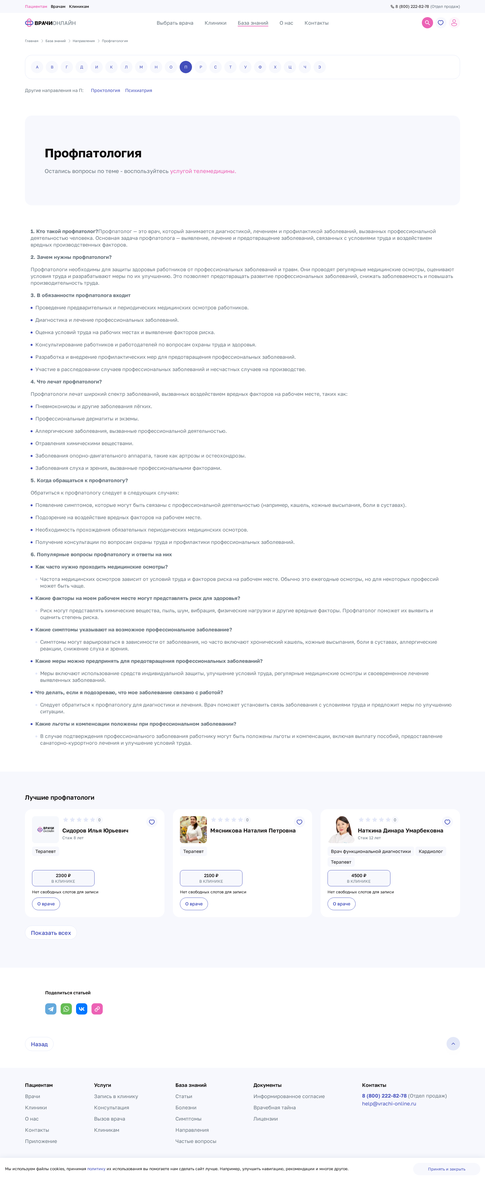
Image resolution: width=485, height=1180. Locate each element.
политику (97, 1168)
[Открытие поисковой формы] (427, 22)
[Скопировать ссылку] (97, 1009)
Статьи (183, 1096)
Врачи (32, 1096)
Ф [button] (260, 67)
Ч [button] (305, 67)
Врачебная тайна (274, 1107)
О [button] (171, 67)
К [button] (111, 67)
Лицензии (265, 1118)
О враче (46, 904)
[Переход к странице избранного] (441, 22)
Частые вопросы (195, 1141)
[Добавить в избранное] (151, 821)
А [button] (37, 67)
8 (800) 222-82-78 (412, 6)
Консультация (111, 1107)
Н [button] (156, 67)
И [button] (96, 67)
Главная (31, 41)
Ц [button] (290, 67)
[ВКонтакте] (81, 1009)
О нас (32, 1118)
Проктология (105, 90)
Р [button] (201, 67)
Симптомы (188, 1118)
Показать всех (51, 932)
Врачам (58, 6)
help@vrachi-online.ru (389, 1103)
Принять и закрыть (446, 1169)
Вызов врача (109, 1118)
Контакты (37, 1130)
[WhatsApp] (66, 1009)
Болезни (185, 1107)
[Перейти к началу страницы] (453, 1043)
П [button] (185, 67)
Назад (39, 1044)
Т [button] (230, 67)
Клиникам (79, 6)
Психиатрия (138, 90)
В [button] (52, 67)
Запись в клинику (116, 1096)
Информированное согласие (289, 1096)
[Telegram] (50, 1009)
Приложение (41, 1141)
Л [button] (126, 67)
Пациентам (36, 6)
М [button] (141, 67)
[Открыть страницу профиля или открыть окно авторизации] (454, 22)
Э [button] (319, 67)
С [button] (215, 67)
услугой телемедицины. (203, 170)
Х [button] (275, 67)
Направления (192, 1130)
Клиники (36, 1107)
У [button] (245, 67)
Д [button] (81, 67)
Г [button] (67, 67)
